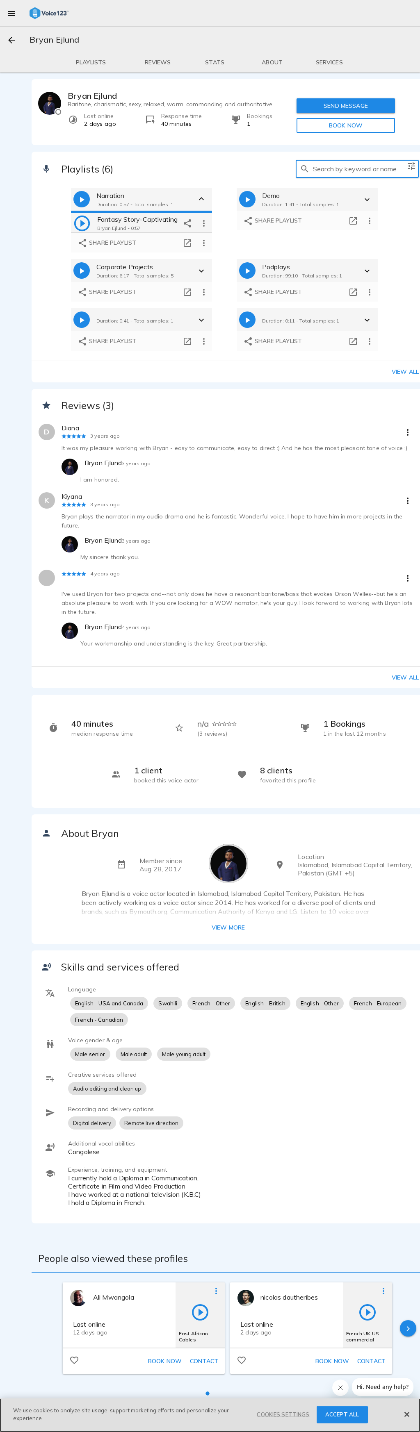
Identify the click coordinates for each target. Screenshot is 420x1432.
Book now (165, 1361)
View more (228, 927)
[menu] (11, 13)
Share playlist (111, 242)
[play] (82, 223)
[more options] (204, 223)
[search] (305, 169)
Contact (204, 1361)
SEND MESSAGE (346, 105)
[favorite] (74, 1360)
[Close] (407, 1414)
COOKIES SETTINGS (283, 1414)
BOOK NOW (346, 125)
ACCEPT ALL (342, 1414)
